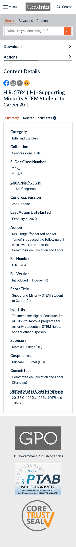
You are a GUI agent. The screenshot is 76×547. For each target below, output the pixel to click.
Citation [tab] (42, 21)
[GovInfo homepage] (38, 7)
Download (13, 46)
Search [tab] (10, 21)
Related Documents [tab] (38, 118)
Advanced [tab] (26, 21)
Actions (10, 57)
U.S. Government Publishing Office (38, 456)
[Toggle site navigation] (10, 7)
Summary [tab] (12, 118)
